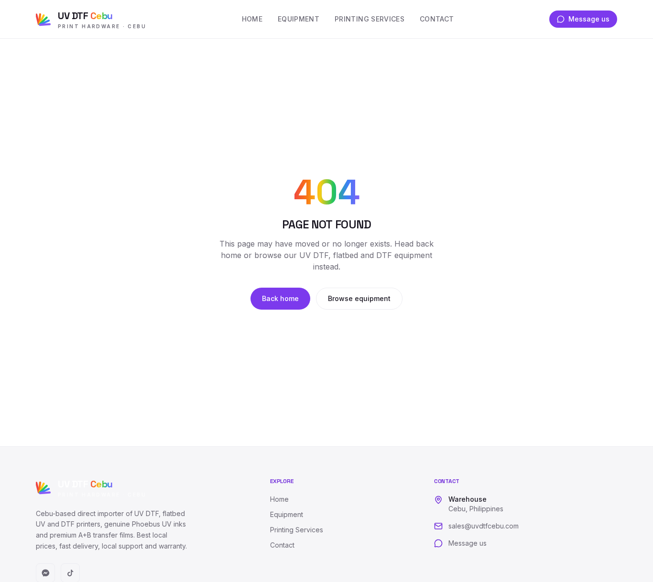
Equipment (298, 19)
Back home (280, 298)
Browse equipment (359, 298)
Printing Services (369, 19)
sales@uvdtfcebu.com (483, 526)
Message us (588, 19)
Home (252, 19)
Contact (437, 19)
